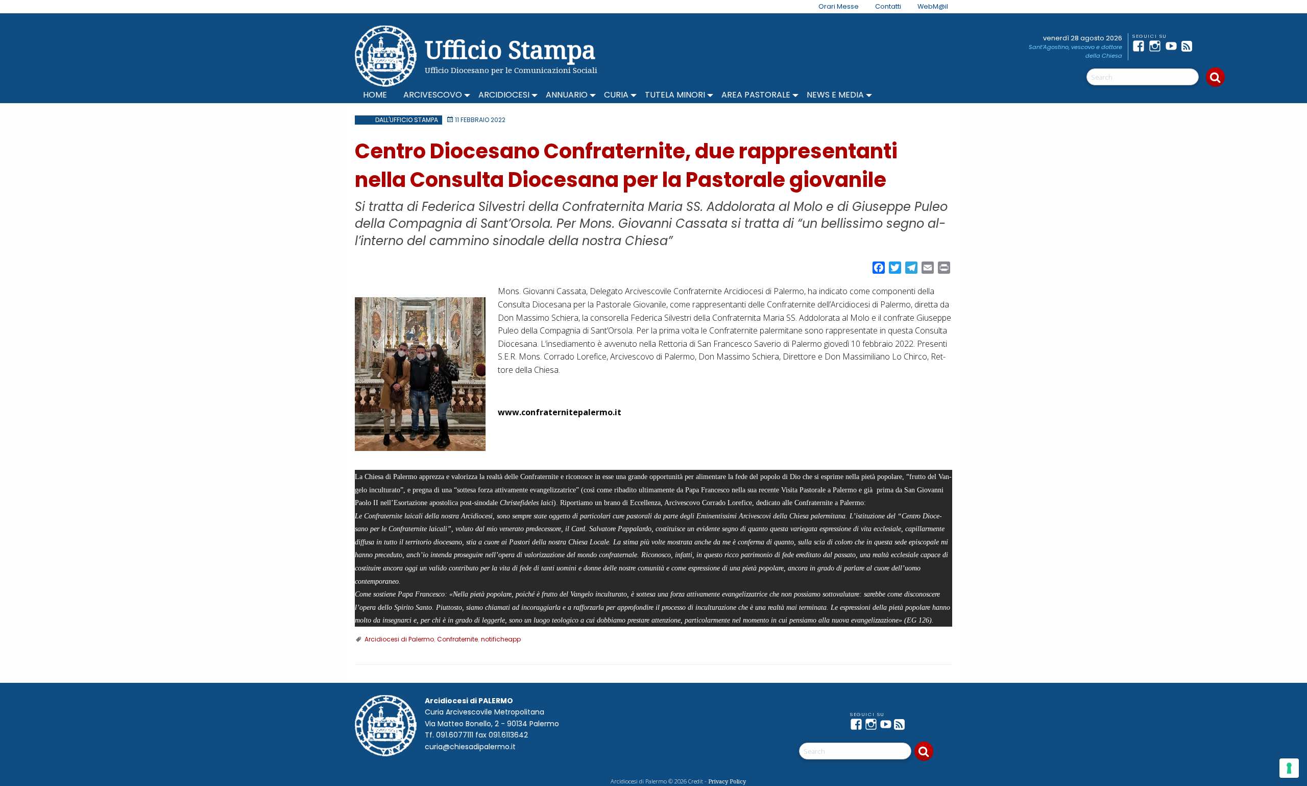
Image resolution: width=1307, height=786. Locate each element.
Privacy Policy (727, 781)
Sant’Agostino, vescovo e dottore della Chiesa (1075, 51)
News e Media (835, 95)
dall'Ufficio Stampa (406, 119)
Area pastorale (755, 95)
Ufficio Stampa (510, 49)
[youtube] (1173, 46)
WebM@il (932, 6)
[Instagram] (1157, 46)
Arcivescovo (432, 95)
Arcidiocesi (503, 95)
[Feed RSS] (1189, 46)
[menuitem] (832, 6)
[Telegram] (1206, 46)
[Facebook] (1140, 46)
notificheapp (501, 639)
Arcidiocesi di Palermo (399, 639)
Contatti (888, 6)
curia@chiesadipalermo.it (470, 747)
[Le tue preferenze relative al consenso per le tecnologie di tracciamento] (1289, 768)
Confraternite (457, 639)
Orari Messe (838, 6)
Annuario (567, 95)
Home (375, 95)
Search (1215, 77)
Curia (616, 95)
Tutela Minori (675, 95)
